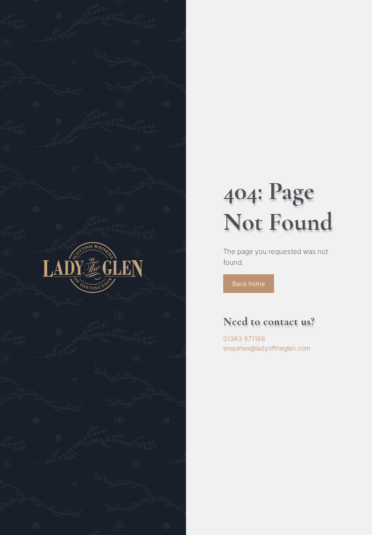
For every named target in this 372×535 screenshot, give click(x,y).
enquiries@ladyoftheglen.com (266, 348)
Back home (248, 283)
